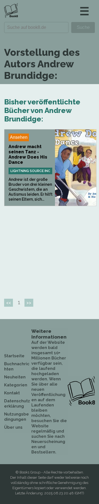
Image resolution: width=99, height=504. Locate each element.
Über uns (13, 427)
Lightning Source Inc (30, 171)
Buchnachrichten (16, 366)
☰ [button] (84, 11)
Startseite (14, 355)
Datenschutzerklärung (17, 403)
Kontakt (12, 393)
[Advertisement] (50, 250)
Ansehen (19, 137)
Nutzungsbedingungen (16, 417)
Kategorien (15, 385)
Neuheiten (15, 377)
